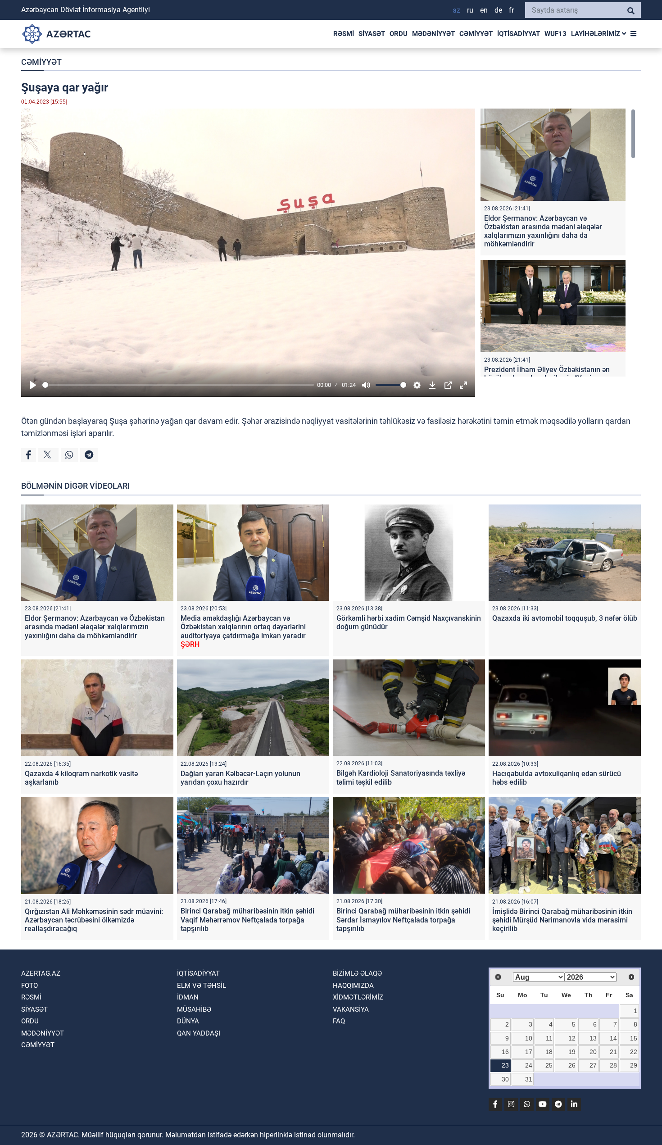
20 (593, 1051)
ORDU (399, 34)
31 (528, 1079)
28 (613, 1065)
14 (613, 1038)
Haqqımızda (353, 985)
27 (593, 1065)
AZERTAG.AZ (40, 973)
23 (505, 1065)
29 (633, 1065)
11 (549, 1038)
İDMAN (188, 997)
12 (572, 1038)
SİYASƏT (371, 34)
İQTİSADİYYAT (518, 34)
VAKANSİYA (351, 1009)
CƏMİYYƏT (476, 34)
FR (511, 10)
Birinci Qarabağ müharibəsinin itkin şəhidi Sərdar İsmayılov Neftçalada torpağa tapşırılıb (403, 919)
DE (498, 10)
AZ (456, 10)
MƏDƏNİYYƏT (433, 34)
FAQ (339, 1021)
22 (633, 1051)
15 (633, 1038)
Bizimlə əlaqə (357, 973)
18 (549, 1051)
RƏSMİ (343, 34)
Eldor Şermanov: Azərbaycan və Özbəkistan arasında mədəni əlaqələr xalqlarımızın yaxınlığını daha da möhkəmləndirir (543, 231)
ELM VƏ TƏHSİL (201, 985)
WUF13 (555, 34)
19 (572, 1051)
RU (470, 10)
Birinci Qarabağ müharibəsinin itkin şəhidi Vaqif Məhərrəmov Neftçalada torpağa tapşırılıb (247, 919)
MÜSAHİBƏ (194, 1009)
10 (528, 1038)
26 (572, 1065)
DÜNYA (188, 1021)
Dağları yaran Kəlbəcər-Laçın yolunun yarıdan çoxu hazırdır (240, 777)
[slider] (178, 385)
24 (528, 1065)
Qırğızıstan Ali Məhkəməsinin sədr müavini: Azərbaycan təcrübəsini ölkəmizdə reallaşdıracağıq (94, 920)
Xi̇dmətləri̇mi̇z (358, 997)
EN (484, 10)
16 (505, 1051)
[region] (558, 243)
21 (613, 1051)
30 (505, 1079)
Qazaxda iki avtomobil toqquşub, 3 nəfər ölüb (564, 618)
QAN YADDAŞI (198, 1033)
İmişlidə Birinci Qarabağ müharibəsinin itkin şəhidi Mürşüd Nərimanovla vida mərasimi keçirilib (562, 920)
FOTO (29, 985)
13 (593, 1038)
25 (549, 1065)
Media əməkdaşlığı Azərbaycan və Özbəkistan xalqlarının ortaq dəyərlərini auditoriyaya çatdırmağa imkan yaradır (243, 631)
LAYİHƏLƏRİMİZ (596, 34)
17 (528, 1051)
